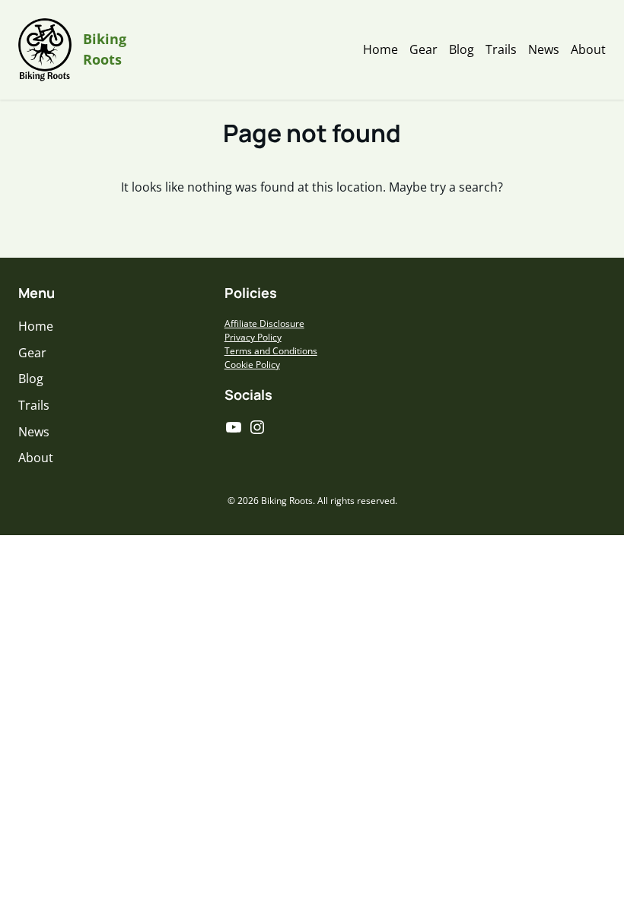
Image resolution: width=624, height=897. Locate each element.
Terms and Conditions (270, 350)
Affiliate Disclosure (264, 323)
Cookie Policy (252, 364)
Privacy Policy (253, 337)
